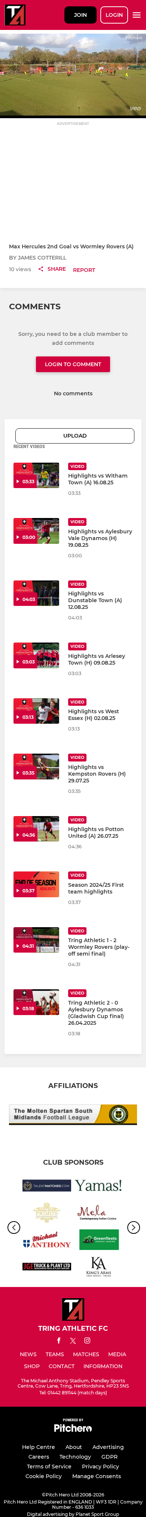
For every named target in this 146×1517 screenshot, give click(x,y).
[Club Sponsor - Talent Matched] (46, 1186)
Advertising (108, 1447)
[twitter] (73, 1341)
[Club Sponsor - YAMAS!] (99, 1186)
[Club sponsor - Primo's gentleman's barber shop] (46, 1214)
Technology (75, 1456)
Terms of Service (49, 1466)
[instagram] (87, 1342)
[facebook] (59, 1342)
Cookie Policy (43, 1476)
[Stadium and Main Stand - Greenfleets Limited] (99, 1241)
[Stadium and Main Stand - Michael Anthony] (46, 1241)
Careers (38, 1456)
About (74, 1447)
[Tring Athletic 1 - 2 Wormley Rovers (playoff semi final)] (36, 940)
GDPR (109, 1456)
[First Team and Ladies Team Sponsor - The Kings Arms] (99, 1268)
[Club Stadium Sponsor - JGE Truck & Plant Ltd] (46, 1268)
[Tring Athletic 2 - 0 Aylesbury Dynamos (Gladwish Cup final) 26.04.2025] (36, 1002)
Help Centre (38, 1447)
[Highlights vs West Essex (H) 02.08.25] (36, 711)
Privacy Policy (100, 1466)
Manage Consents (96, 1476)
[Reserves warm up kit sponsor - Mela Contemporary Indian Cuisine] (99, 1214)
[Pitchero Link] (73, 1430)
